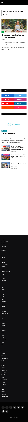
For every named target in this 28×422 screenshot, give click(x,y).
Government (4, 253)
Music (2, 259)
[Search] (26, 2)
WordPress (4, 379)
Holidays (3, 280)
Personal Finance (5, 271)
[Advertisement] (14, 72)
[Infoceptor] (14, 2)
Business (3, 249)
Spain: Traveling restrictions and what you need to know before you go (18, 156)
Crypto (3, 266)
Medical (3, 296)
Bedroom (3, 306)
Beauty (3, 289)
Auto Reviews (4, 241)
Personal (3, 330)
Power (3, 351)
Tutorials (3, 372)
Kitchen (3, 316)
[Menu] (2, 2)
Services (3, 363)
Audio (2, 337)
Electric (3, 243)
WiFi (2, 377)
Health (3, 287)
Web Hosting (4, 375)
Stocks (3, 391)
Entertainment (5, 255)
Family (3, 323)
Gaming (3, 342)
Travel (3, 382)
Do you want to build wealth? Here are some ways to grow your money (18, 165)
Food (2, 274)
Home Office (4, 313)
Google (3, 344)
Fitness (3, 292)
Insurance (3, 246)
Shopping (3, 384)
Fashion (3, 325)
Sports (3, 387)
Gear (2, 360)
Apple (2, 335)
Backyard (3, 301)
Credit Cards (4, 264)
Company (3, 250)
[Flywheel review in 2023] (14, 124)
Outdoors (3, 328)
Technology (4, 370)
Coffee (3, 275)
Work (2, 389)
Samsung (3, 355)
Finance (3, 262)
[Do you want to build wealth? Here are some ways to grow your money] (5, 165)
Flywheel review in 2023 (10, 134)
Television (3, 394)
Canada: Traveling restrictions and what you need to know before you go (18, 148)
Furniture (3, 311)
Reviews (4, 130)
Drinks (3, 278)
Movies (3, 257)
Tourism (3, 367)
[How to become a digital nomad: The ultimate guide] (14, 26)
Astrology (3, 320)
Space (3, 365)
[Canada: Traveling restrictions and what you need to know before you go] (5, 148)
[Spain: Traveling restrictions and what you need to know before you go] (5, 157)
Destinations (4, 358)
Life (3, 32)
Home (2, 299)
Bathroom (3, 304)
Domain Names (5, 340)
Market (3, 269)
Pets (2, 332)
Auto (2, 239)
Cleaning (3, 308)
